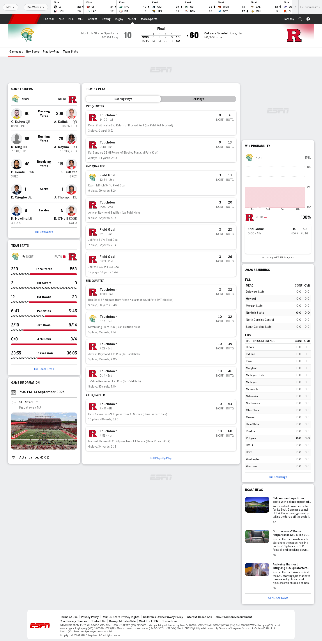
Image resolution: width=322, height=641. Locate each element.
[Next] (295, 7)
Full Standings (278, 477)
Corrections (169, 621)
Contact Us (98, 621)
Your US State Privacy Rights (121, 617)
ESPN (25, 19)
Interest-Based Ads (199, 617)
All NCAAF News (278, 598)
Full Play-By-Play (161, 458)
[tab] (123, 99)
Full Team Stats (44, 369)
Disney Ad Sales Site (122, 621)
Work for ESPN (148, 621)
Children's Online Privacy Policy (163, 617)
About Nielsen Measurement (234, 617)
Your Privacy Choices (73, 621)
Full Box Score (44, 232)
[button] (300, 19)
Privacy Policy (90, 617)
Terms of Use (69, 617)
